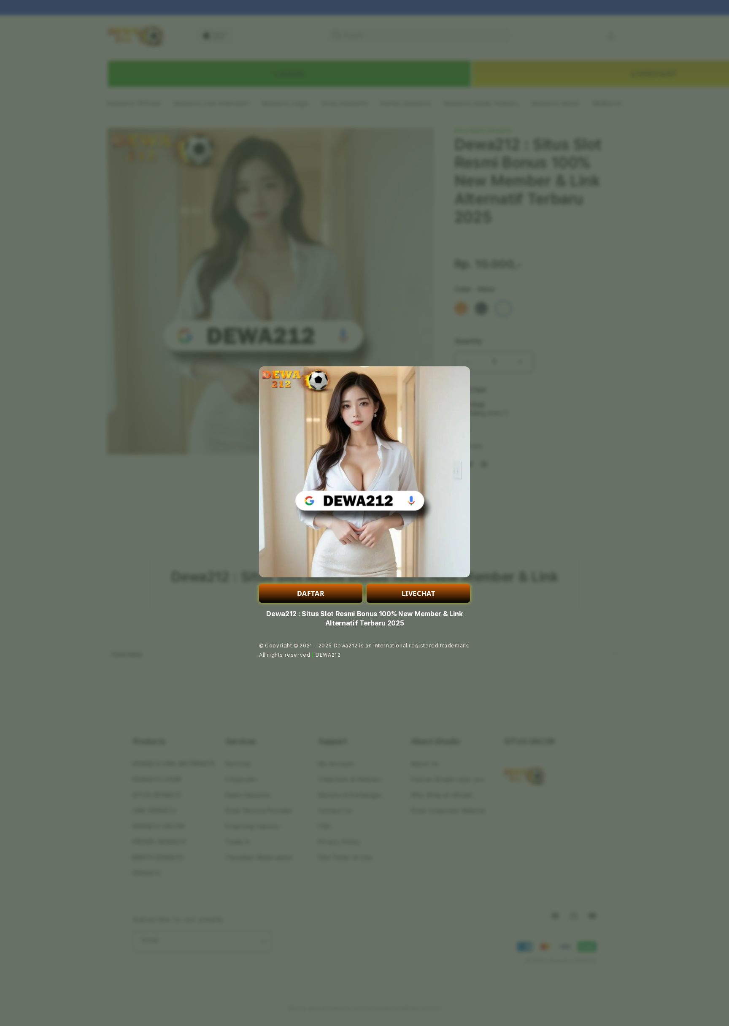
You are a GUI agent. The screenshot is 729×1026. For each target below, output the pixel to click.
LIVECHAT (418, 593)
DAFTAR (311, 593)
